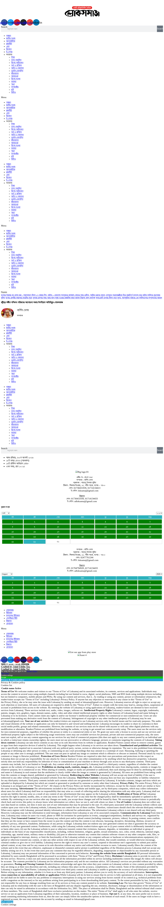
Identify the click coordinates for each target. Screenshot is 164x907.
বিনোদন (9, 49)
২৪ (58, 536)
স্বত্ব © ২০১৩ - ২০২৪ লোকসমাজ (15, 664)
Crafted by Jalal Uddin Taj (15, 669)
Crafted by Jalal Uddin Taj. (15, 666)
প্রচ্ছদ (8, 35)
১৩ (127, 526)
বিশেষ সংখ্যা (15, 78)
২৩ (34, 536)
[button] (82, 97)
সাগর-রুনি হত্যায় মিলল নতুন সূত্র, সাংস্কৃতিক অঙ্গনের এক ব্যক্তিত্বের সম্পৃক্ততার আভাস (129, 297)
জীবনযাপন (15, 73)
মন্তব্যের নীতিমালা (13, 615)
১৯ (105, 531)
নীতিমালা (9, 612)
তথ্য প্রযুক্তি (16, 60)
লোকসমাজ (10, 610)
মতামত (13, 81)
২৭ (127, 536)
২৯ (12, 541)
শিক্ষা (13, 57)
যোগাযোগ (9, 623)
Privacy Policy (32, 671)
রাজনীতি (9, 43)
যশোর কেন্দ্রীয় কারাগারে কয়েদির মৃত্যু (19, 297)
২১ (150, 531)
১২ (105, 526)
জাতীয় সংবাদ (10, 38)
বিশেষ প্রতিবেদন (17, 62)
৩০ (34, 541)
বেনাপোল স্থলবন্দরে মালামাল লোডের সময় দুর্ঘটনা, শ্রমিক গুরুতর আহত (79, 295)
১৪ (150, 526)
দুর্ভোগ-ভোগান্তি (17, 70)
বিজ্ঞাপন (9, 621)
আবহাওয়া (14, 76)
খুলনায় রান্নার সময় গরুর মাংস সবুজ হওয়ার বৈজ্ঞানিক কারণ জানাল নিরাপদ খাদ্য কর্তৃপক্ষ (64, 297)
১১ (82, 526)
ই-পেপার (9, 52)
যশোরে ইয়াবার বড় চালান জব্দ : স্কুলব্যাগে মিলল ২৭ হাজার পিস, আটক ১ (27, 295)
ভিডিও (13, 92)
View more (5, 673)
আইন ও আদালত (17, 68)
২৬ (105, 536)
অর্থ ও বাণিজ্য (16, 65)
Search (4, 27)
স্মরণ (13, 84)
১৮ (82, 531)
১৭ (58, 531)
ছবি (12, 89)
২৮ (150, 536)
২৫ (82, 536)
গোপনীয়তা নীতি (11, 618)
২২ (12, 536)
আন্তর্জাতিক (10, 41)
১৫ (13, 531)
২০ (127, 531)
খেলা (7, 46)
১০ (58, 526)
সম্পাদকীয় (14, 87)
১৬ (34, 531)
